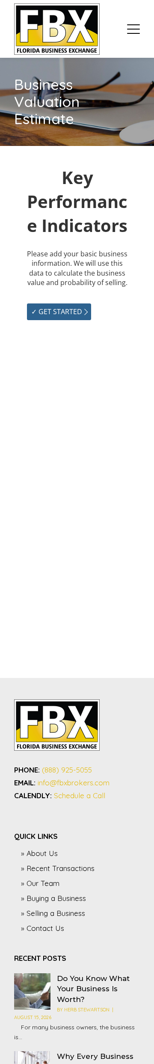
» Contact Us (42, 928)
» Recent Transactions (58, 868)
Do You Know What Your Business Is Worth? (93, 989)
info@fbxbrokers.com (74, 782)
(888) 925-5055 (67, 769)
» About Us (39, 853)
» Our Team (40, 883)
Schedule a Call (79, 795)
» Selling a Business (53, 913)
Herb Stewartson (87, 1010)
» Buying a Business (53, 898)
